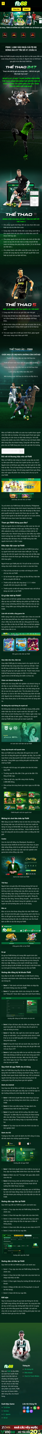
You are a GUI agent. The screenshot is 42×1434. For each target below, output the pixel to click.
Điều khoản (29, 1373)
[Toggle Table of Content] (20, 451)
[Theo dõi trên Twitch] (31, 1411)
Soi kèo (6, 1411)
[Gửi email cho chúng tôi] (31, 1408)
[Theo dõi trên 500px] (27, 1411)
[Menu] (3, 3)
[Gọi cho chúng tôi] (34, 1408)
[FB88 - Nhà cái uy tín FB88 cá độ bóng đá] (21, 3)
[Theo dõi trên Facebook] (24, 1408)
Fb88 (9, 1371)
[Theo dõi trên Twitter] (27, 1408)
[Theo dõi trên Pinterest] (38, 1408)
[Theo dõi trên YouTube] (24, 1411)
